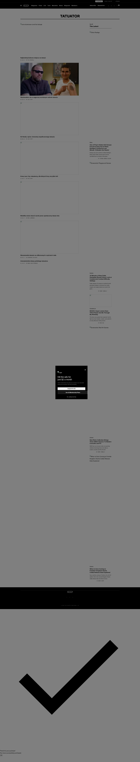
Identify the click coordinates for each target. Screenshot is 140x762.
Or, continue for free (71, 396)
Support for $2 (71, 388)
